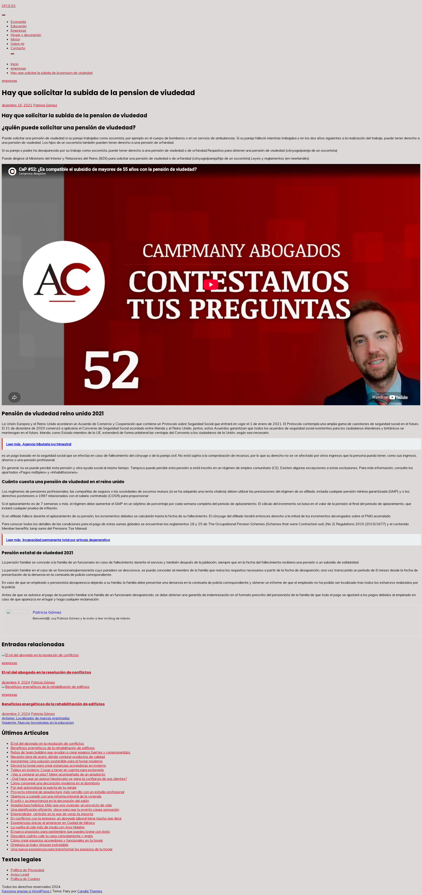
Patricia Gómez (45, 105)
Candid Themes (89, 891)
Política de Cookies (25, 879)
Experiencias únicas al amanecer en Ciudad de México (53, 822)
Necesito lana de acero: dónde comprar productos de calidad (58, 756)
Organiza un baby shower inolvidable (39, 844)
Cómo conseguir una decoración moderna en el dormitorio (55, 783)
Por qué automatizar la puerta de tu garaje (43, 787)
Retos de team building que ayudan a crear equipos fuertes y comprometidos (70, 752)
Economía (18, 21)
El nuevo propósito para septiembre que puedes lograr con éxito (60, 831)
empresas (9, 80)
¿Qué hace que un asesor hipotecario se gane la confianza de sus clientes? (69, 778)
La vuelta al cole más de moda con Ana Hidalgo (48, 827)
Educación (19, 26)
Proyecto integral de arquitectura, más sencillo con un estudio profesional (67, 792)
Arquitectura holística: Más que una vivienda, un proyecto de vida (61, 805)
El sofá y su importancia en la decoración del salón (50, 800)
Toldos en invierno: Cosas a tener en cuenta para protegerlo (57, 770)
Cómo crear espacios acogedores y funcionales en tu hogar (57, 840)
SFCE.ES (9, 6)
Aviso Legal (20, 874)
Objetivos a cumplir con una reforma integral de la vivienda (56, 796)
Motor (15, 39)
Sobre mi (17, 43)
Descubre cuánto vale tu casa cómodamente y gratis (52, 836)
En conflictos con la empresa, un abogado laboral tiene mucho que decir (66, 818)
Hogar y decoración (26, 35)
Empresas (18, 30)
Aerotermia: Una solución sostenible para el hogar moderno (57, 761)
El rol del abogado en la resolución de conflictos (46, 672)
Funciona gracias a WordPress (26, 891)
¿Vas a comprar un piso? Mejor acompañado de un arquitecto (58, 774)
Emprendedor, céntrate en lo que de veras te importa (52, 814)
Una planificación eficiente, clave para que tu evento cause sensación (65, 809)
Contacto (18, 48)
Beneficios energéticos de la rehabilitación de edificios (53, 704)
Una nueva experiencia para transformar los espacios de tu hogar (62, 849)
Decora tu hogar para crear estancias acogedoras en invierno (58, 765)
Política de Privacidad (27, 870)
